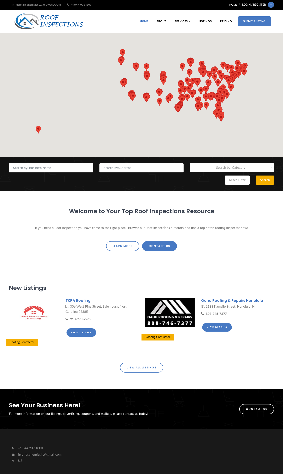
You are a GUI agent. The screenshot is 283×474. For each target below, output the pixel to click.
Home (233, 4)
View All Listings (142, 367)
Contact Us (256, 409)
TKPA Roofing (78, 300)
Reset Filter (237, 180)
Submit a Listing (254, 21)
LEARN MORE (123, 246)
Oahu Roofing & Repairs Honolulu (232, 300)
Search (265, 180)
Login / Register (254, 5)
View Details (81, 332)
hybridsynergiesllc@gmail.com (39, 454)
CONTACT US (159, 246)
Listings (205, 21)
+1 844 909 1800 (30, 448)
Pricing (226, 21)
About (161, 21)
